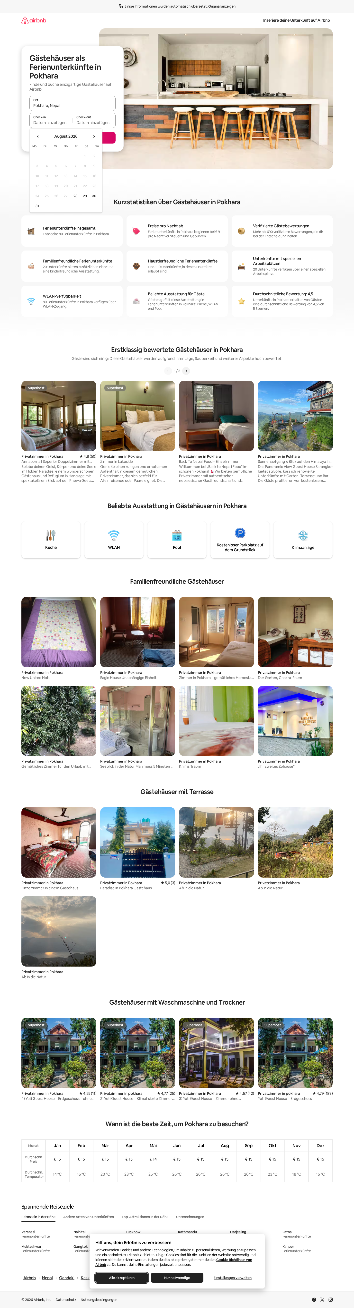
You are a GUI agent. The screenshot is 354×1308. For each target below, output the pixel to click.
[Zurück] (168, 371)
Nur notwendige (177, 1278)
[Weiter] (186, 371)
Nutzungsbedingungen (99, 1300)
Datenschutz (66, 1300)
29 (85, 196)
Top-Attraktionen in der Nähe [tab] (145, 1217)
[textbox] (51, 123)
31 (37, 206)
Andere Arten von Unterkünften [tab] (88, 1217)
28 (75, 196)
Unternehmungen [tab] (190, 1217)
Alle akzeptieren (121, 1278)
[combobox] (72, 105)
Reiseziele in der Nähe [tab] (38, 1217)
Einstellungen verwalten (233, 1278)
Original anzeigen (222, 6)
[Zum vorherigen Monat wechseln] (37, 136)
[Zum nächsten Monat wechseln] (93, 136)
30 (94, 196)
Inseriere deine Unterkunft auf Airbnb (296, 20)
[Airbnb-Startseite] (33, 20)
